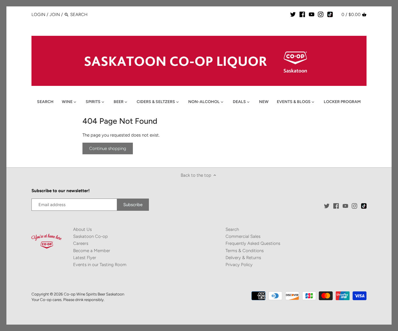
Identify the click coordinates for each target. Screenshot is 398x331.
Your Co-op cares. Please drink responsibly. (68, 299)
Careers (80, 243)
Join (55, 14)
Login (38, 14)
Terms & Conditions (245, 250)
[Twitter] (293, 14)
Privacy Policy (239, 264)
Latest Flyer (84, 257)
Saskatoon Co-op (90, 236)
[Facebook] (302, 14)
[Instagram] (320, 14)
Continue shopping (107, 148)
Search (232, 229)
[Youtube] (311, 14)
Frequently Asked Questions (253, 243)
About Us (82, 229)
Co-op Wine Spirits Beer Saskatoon (94, 294)
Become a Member (91, 250)
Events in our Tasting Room (99, 264)
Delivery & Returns (243, 257)
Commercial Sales (243, 236)
